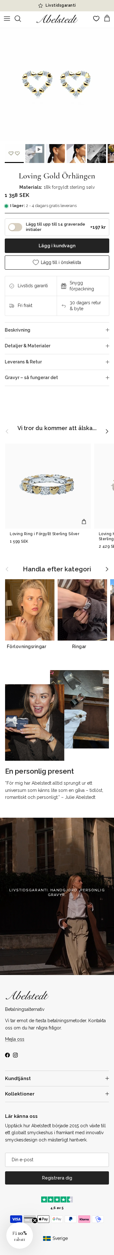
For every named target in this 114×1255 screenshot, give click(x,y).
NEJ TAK (85, 655)
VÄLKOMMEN (85, 643)
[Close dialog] (110, 590)
